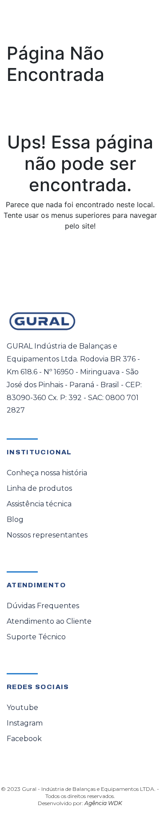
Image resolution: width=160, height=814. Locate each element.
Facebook (24, 738)
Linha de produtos (39, 488)
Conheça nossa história (47, 473)
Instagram (25, 723)
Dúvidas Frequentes (43, 605)
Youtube (22, 707)
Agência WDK (103, 803)
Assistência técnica (39, 504)
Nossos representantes (47, 535)
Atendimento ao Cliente (49, 621)
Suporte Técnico (36, 637)
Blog (15, 519)
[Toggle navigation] (140, 21)
